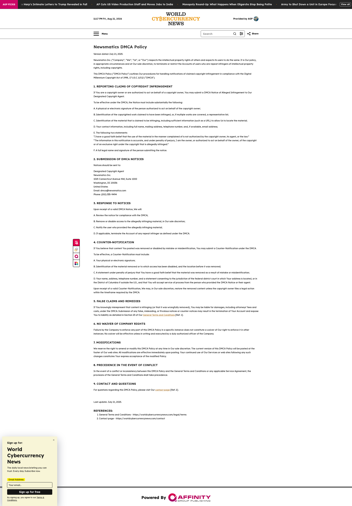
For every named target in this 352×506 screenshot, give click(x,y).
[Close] (53, 440)
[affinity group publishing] (76, 256)
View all (345, 4)
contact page (162, 389)
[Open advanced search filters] (241, 34)
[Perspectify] (76, 249)
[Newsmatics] (76, 263)
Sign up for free (29, 492)
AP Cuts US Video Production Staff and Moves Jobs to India (135, 4)
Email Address (16, 479)
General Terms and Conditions (159, 315)
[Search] (234, 34)
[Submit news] (76, 242)
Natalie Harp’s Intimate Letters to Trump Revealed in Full (50, 4)
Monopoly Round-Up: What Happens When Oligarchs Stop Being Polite (227, 4)
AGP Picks (9, 4)
